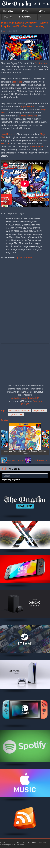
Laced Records (8, 134)
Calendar (20, 845)
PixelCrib (5, 143)
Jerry (4, 31)
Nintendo (17, 81)
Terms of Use (37, 842)
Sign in (45, 842)
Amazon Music (36, 146)
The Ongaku (14, 468)
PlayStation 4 (41, 63)
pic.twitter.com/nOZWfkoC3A (25, 398)
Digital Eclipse (15, 414)
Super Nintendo (28, 106)
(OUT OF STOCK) (25, 257)
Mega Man (14, 410)
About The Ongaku (23, 842)
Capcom (26, 410)
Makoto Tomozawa (28, 115)
